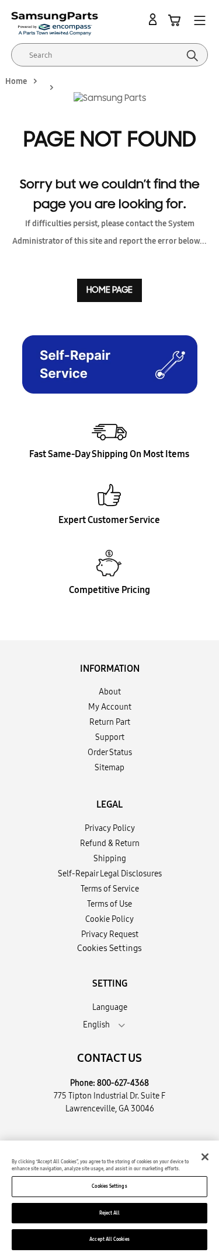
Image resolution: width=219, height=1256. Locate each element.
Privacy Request (109, 934)
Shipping (109, 858)
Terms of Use (109, 904)
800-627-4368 (123, 1083)
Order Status (110, 752)
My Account (109, 707)
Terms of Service (110, 888)
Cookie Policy (109, 919)
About (110, 691)
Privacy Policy (110, 828)
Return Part (109, 722)
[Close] (205, 1157)
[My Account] (155, 20)
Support (109, 737)
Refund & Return (110, 843)
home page (109, 290)
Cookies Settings (109, 1186)
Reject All (109, 1212)
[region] (109, 1198)
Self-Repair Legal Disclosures (110, 873)
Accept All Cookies (109, 1239)
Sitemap (109, 767)
